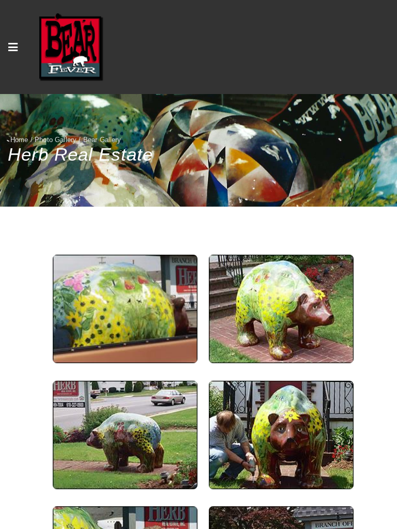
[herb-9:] (125, 309)
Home (19, 140)
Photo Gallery (56, 140)
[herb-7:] (125, 435)
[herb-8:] (281, 309)
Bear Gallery (102, 140)
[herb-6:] (281, 435)
